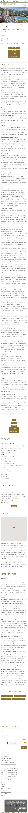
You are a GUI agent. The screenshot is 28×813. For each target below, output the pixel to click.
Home (2, 25)
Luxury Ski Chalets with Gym (8, 776)
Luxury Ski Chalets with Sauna (9, 774)
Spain (16, 25)
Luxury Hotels (9, 25)
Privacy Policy (22, 739)
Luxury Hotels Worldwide (19, 699)
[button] (26, 1)
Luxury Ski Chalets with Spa (8, 778)
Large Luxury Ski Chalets (7, 780)
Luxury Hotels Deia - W (6, 696)
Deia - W (4, 26)
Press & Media (4, 790)
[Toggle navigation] (25, 5)
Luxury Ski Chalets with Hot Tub (9, 772)
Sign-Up (24, 747)
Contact (3, 784)
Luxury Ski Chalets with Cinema (9, 770)
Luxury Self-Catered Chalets (8, 764)
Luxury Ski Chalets (6, 754)
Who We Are (4, 782)
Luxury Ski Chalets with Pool (8, 767)
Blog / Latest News (6, 788)
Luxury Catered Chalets (7, 762)
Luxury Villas (4, 753)
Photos (24, 21)
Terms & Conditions (6, 792)
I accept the (19, 739)
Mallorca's (18, 74)
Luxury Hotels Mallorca (19, 696)
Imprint (3, 795)
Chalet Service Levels (6, 760)
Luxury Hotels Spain (6, 699)
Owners (3, 786)
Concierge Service (6, 758)
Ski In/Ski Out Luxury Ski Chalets (9, 768)
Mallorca (22, 25)
